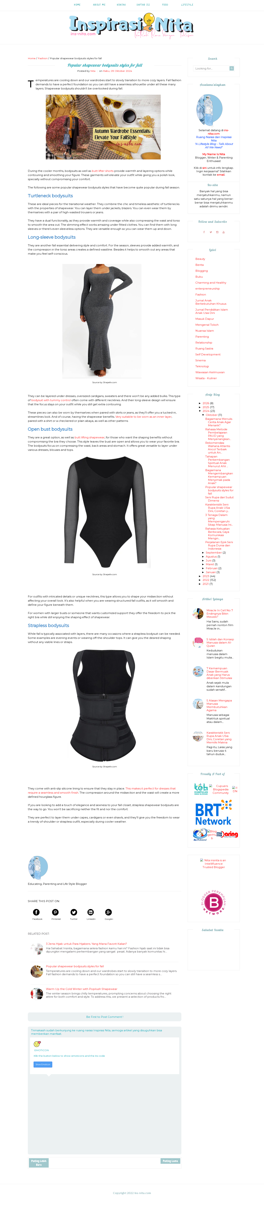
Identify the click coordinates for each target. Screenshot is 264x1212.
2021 (206, 584)
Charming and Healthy (210, 282)
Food (165, 5)
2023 (206, 576)
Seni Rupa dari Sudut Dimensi (219, 499)
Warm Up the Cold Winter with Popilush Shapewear (81, 989)
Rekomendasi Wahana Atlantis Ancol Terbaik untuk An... (217, 447)
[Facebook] (204, 232)
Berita (199, 265)
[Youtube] (223, 232)
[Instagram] (217, 232)
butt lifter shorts (103, 171)
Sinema (200, 360)
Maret (210, 564)
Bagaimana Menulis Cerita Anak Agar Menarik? (218, 422)
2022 (206, 580)
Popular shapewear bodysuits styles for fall (75, 966)
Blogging (201, 270)
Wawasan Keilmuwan (210, 372)
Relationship (203, 342)
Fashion (200, 294)
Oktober (212, 415)
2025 (206, 407)
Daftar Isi (143, 5)
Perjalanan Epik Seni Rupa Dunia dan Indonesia (219, 545)
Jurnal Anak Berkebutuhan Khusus (210, 302)
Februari (212, 568)
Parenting (202, 336)
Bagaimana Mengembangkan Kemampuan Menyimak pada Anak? (219, 476)
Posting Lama (170, 1161)
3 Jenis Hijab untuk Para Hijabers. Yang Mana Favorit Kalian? (86, 943)
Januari (211, 572)
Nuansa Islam (204, 330)
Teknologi (202, 366)
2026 (206, 403)
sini (204, 168)
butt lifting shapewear (90, 437)
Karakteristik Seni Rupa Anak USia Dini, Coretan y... (217, 508)
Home (77, 5)
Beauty (200, 259)
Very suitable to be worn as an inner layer (143, 416)
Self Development (208, 354)
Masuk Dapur (204, 319)
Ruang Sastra (204, 348)
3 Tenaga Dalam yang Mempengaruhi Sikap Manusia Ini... (219, 519)
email (220, 174)
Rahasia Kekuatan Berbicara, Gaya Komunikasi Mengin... (217, 533)
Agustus (211, 556)
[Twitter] (211, 232)
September (214, 552)
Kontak (121, 5)
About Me (99, 5)
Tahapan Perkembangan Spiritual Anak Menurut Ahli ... (217, 461)
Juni (209, 560)
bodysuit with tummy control (51, 400)
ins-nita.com (218, 131)
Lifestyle (187, 5)
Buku (199, 276)
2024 (206, 411)
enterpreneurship (207, 288)
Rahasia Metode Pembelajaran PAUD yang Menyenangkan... (218, 434)
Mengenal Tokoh (207, 324)
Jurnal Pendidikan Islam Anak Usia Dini (211, 311)
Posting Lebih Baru (38, 1163)
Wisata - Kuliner (206, 378)
